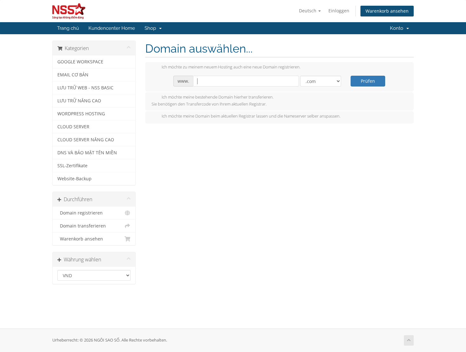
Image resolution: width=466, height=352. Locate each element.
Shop (152, 28)
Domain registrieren (80, 213)
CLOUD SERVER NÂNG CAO (85, 140)
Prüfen (368, 81)
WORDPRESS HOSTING (81, 114)
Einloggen (338, 11)
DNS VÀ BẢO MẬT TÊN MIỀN (87, 153)
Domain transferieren (81, 226)
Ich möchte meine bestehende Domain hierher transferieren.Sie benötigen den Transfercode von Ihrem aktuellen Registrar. (213, 100)
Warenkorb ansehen (387, 11)
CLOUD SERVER (73, 127)
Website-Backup (74, 179)
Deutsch (308, 11)
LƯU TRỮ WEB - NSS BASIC (85, 88)
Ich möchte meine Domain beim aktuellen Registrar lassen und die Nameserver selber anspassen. (251, 116)
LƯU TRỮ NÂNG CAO (79, 101)
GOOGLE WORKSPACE (80, 62)
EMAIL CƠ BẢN (72, 75)
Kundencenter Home (111, 28)
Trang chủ (68, 28)
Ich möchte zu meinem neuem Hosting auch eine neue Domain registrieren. (231, 67)
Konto (398, 28)
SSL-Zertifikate (72, 166)
